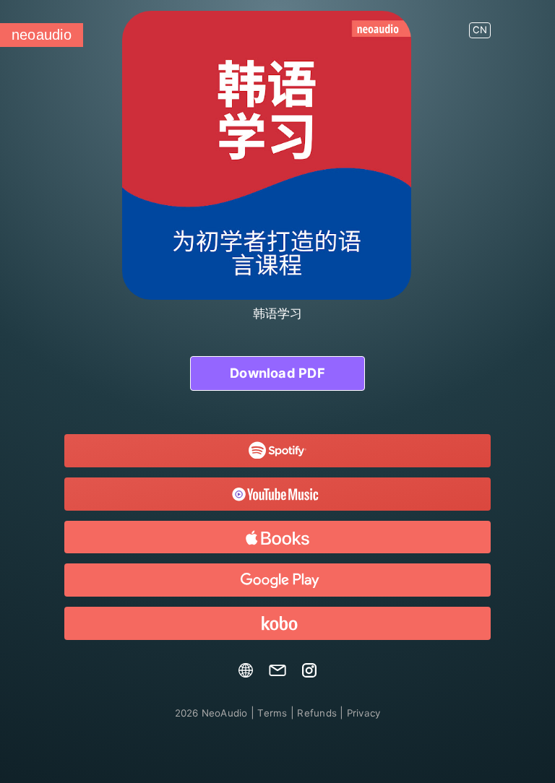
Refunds (317, 713)
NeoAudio (211, 713)
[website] (245, 673)
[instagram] (309, 673)
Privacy (364, 713)
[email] (277, 673)
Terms (272, 713)
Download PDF (277, 373)
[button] (480, 24)
